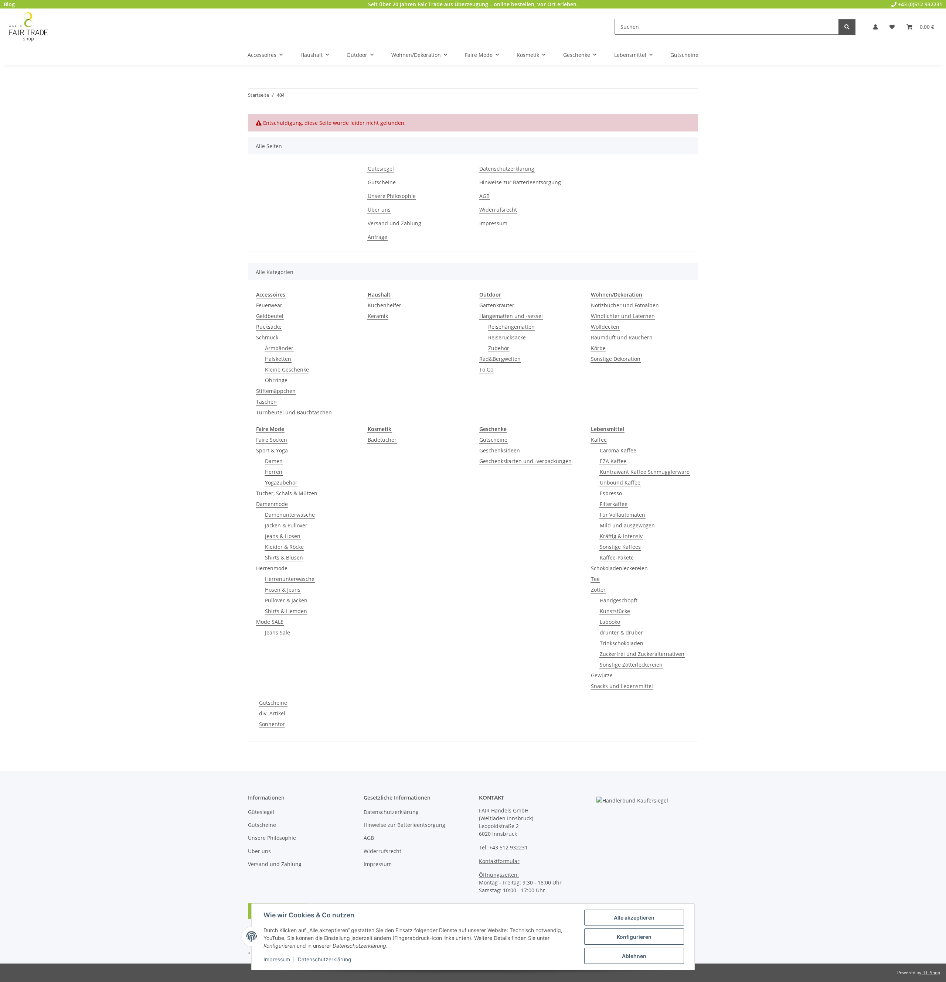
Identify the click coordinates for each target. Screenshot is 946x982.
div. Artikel (272, 713)
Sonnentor (272, 724)
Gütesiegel (381, 168)
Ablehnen (634, 956)
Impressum (276, 959)
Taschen (266, 401)
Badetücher (382, 439)
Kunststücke (615, 611)
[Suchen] (846, 27)
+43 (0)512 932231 (919, 4)
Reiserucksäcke (507, 337)
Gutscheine (382, 182)
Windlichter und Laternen (623, 315)
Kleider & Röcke (284, 546)
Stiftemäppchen (276, 390)
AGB (484, 195)
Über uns (379, 209)
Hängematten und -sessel (511, 315)
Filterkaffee (613, 503)
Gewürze (602, 675)
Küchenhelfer (384, 305)
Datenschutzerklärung (324, 959)
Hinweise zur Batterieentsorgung (520, 182)
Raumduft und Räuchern (622, 337)
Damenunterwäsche (290, 514)
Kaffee (599, 439)
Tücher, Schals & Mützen (286, 493)
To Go (486, 369)
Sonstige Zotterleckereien (631, 664)
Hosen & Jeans (282, 589)
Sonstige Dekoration (615, 358)
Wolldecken (605, 326)
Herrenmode (271, 568)
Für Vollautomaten (622, 514)
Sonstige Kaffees (620, 546)
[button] (875, 27)
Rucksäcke (269, 326)
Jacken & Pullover (286, 525)
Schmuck (267, 337)
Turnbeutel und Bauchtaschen (294, 412)
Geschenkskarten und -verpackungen (525, 461)
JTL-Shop (931, 972)
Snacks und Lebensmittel (622, 686)
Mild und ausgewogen (627, 525)
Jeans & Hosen (282, 536)
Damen (274, 461)
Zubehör (498, 348)
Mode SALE (269, 621)
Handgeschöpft (618, 600)
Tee (595, 578)
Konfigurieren (634, 937)
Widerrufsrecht (498, 209)
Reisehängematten (511, 326)
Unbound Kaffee (620, 482)
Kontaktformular (499, 861)
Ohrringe (276, 380)
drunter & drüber (621, 632)
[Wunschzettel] (892, 27)
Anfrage (377, 236)
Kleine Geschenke (287, 369)
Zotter (598, 589)
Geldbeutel (269, 315)
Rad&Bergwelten (500, 358)
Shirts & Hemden (286, 611)
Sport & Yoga (272, 450)
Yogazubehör (281, 482)
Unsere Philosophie (392, 195)
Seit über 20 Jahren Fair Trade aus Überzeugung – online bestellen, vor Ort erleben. (473, 4)
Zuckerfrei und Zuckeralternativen (642, 653)
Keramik (378, 315)
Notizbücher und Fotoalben (625, 305)
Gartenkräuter (496, 305)
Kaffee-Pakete (617, 557)
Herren (273, 471)
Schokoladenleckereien (619, 568)
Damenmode (272, 503)
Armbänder (279, 348)
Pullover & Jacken (286, 600)
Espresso (611, 493)
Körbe (598, 348)
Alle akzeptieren (634, 917)
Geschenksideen (499, 450)
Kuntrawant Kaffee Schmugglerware (645, 471)
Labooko (610, 621)
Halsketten (278, 358)
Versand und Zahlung (394, 223)
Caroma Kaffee (618, 450)
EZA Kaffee (613, 461)
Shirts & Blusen (284, 557)
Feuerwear (269, 305)
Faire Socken (271, 439)
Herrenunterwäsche (289, 578)
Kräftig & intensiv (621, 536)
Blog (9, 4)
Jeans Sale (277, 632)
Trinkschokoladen (621, 643)
